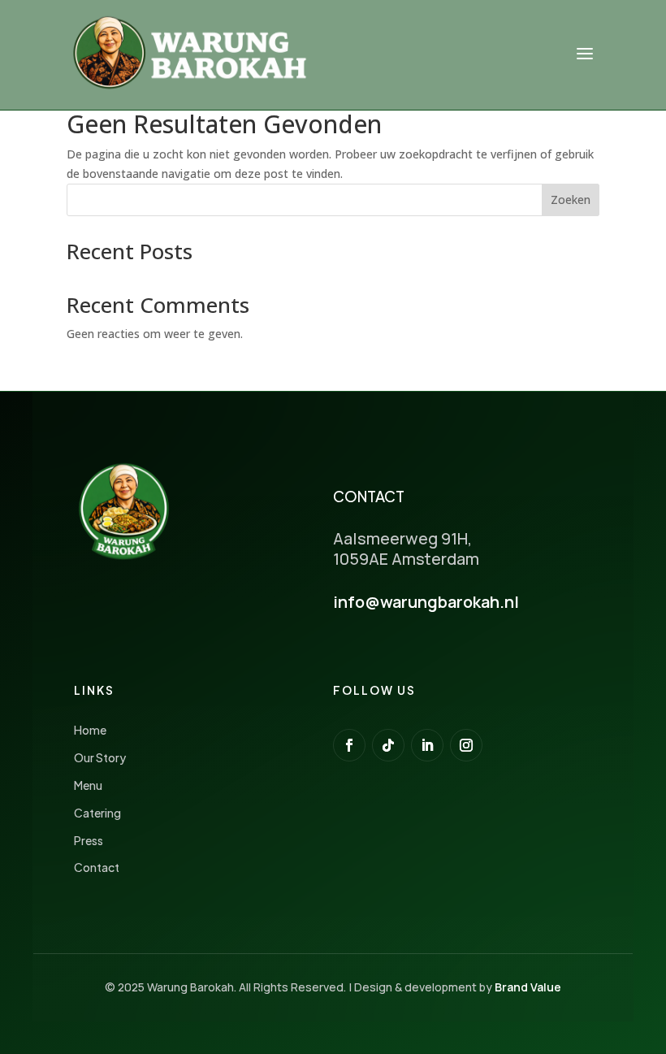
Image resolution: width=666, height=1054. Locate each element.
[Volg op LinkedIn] (427, 745)
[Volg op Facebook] (349, 745)
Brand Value (528, 987)
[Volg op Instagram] (466, 745)
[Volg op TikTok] (388, 745)
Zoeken (570, 199)
